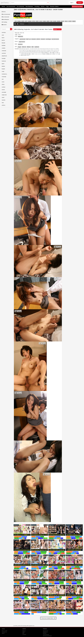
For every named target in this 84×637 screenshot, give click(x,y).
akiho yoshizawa (18, 536)
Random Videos (54, 6)
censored (33, 39)
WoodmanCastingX (47, 635)
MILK (66, 21)
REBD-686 (45, 598)
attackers (20, 44)
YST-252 (59, 568)
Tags (47, 6)
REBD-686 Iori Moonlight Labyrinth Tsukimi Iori (39, 596)
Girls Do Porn (45, 630)
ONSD (62, 538)
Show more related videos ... (47, 618)
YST (53, 568)
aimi (50, 566)
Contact (24, 634)
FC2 (16, 21)
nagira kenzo (22, 41)
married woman (55, 39)
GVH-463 (80, 598)
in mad (24, 553)
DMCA (3, 633)
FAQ (23, 633)
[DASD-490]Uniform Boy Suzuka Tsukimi (39, 565)
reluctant (43, 39)
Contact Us (4, 632)
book (52, 553)
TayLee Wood (46, 634)
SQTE (22, 21)
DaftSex (44, 633)
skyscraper (22, 583)
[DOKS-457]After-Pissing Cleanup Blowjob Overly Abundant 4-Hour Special (74, 550)
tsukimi (21, 36)
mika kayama (52, 536)
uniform (38, 39)
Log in (23, 632)
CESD (37, 21)
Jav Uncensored (10, 6)
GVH (67, 598)
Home (3, 6)
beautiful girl (62, 551)
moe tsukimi (52, 551)
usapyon (55, 553)
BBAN (73, 21)
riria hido (69, 566)
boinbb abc (59, 598)
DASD (62, 21)
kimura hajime (75, 598)
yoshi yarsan (44, 583)
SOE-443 (77, 538)
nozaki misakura (53, 612)
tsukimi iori (17, 582)
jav (30, 39)
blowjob (72, 553)
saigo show (27, 598)
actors (42, 6)
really (73, 566)
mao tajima (55, 566)
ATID (33, 21)
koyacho (55, 568)
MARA (58, 21)
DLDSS (15, 583)
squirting (20, 538)
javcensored (22, 39)
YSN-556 (75, 568)
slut (23, 538)
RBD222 (29, 47)
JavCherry (5, 2)
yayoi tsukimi (69, 551)
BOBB (60, 597)
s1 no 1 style (40, 538)
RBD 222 (24, 47)
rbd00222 (37, 47)
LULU (40, 21)
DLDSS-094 (62, 583)
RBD (33, 47)
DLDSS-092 (26, 583)
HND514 (62, 553)
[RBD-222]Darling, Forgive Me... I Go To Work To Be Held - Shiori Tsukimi (39, 550)
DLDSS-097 (79, 583)
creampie (78, 597)
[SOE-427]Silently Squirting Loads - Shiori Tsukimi (39, 535)
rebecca (35, 598)
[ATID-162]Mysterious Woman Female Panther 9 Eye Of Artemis (22, 550)
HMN (44, 21)
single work (34, 538)
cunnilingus (48, 39)
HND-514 (59, 553)
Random (5, 24)
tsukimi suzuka (17, 566)
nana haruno (75, 551)
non (72, 568)
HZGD (70, 21)
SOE (25, 538)
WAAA (29, 21)
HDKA (19, 21)
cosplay (26, 597)
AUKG (54, 21)
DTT (26, 21)
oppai (63, 613)
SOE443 (80, 538)
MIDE (48, 21)
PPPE (60, 613)
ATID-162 (28, 553)
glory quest (71, 598)
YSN (70, 568)
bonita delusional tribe (26, 613)
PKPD (33, 613)
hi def (27, 39)
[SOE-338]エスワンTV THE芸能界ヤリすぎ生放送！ (22, 535)
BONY (20, 613)
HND (50, 553)
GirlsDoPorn (45, 632)
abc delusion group (52, 598)
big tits (55, 538)
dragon (19, 47)
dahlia (18, 583)
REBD (33, 598)
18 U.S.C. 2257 (4, 630)
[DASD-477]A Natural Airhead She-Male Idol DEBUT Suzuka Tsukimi (22, 565)
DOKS (78, 553)
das (27, 568)
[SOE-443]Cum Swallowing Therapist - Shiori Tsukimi (74, 535)
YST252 (62, 568)
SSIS (51, 21)
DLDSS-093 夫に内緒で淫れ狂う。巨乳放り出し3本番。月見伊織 (39, 581)
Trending (36, 6)
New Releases (29, 6)
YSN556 (78, 568)
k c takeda (45, 538)
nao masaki (43, 568)
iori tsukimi (34, 582)
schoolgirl (45, 566)
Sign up (79, 2)
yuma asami (24, 536)
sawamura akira (40, 598)
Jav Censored (20, 6)
